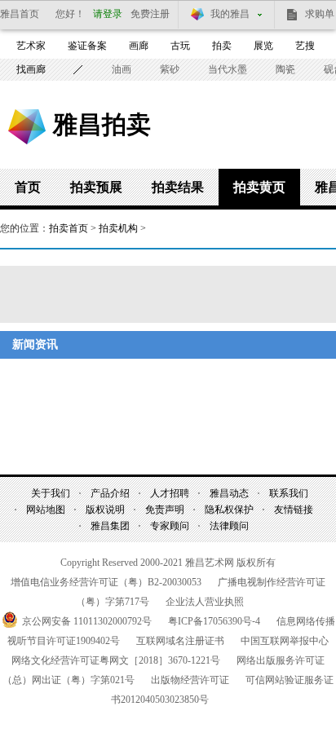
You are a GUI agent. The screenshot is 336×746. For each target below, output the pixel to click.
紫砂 (169, 69)
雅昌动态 (229, 493)
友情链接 (293, 509)
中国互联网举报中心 (285, 641)
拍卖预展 (96, 187)
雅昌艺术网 (27, 126)
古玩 (180, 45)
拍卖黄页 (259, 187)
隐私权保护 (229, 509)
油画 (121, 69)
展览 (263, 45)
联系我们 (288, 493)
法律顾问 (229, 526)
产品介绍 (110, 493)
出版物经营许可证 (190, 680)
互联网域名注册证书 (180, 641)
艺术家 (31, 45)
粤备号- (214, 621)
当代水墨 (227, 69)
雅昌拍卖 (102, 124)
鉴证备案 (87, 45)
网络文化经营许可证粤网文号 (115, 660)
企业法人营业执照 (205, 601)
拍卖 (222, 45)
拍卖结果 (178, 187)
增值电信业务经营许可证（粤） (106, 582)
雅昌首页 (19, 14)
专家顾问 (169, 526)
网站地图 (45, 509)
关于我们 (50, 493)
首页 (28, 187)
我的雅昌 (230, 14)
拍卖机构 (118, 228)
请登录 (107, 14)
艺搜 (305, 45)
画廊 (138, 45)
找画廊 (31, 69)
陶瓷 (285, 69)
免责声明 (164, 509)
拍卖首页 (68, 228)
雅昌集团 (110, 526)
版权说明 (105, 509)
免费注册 (150, 14)
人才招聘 (169, 493)
